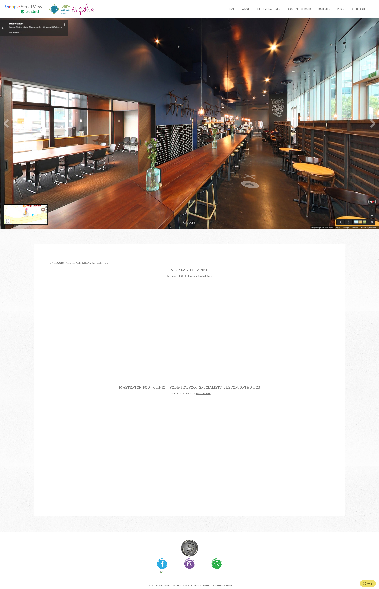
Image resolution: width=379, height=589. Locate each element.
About (245, 9)
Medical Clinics (205, 276)
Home (232, 9)
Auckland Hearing (189, 270)
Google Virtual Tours (299, 9)
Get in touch (358, 9)
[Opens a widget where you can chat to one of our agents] (368, 584)
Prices (340, 9)
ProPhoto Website (222, 585)
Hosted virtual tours (268, 9)
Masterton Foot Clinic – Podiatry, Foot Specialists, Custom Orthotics (189, 387)
